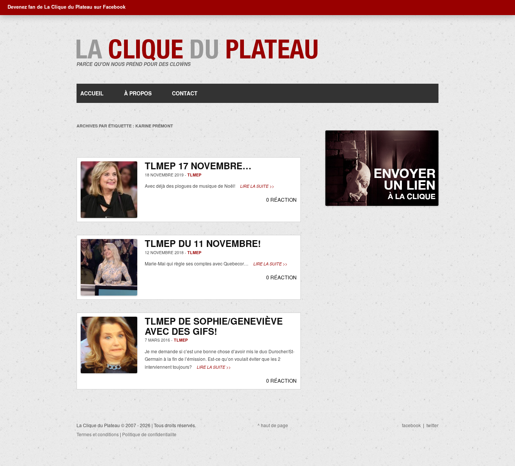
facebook (411, 425)
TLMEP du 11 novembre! (203, 243)
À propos (138, 93)
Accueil (92, 93)
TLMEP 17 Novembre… (198, 165)
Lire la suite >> (257, 186)
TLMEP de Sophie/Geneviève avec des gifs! (214, 325)
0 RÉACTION (281, 199)
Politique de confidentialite (149, 434)
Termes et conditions (98, 434)
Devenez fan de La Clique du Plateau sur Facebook (67, 6)
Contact (185, 93)
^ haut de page (273, 425)
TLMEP (194, 175)
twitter (432, 425)
